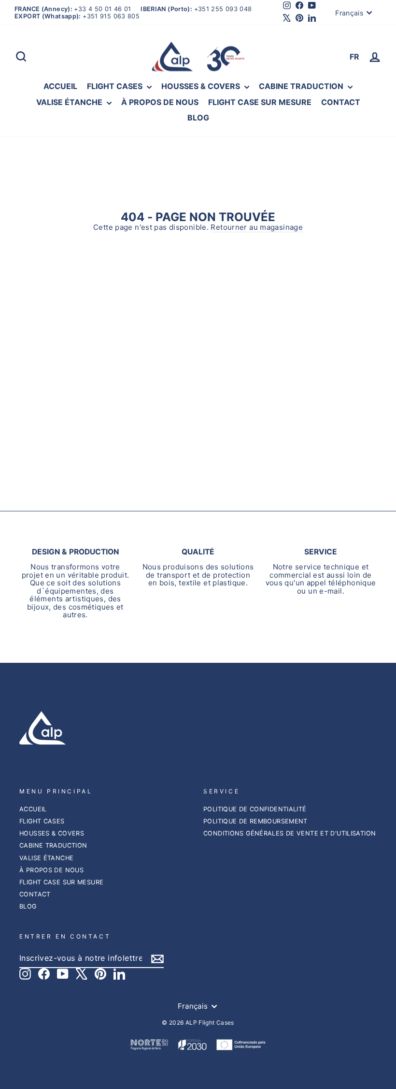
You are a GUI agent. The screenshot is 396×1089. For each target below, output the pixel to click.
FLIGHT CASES (115, 86)
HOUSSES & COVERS (201, 86)
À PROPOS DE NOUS (159, 102)
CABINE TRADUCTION (302, 86)
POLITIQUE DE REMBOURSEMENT (255, 821)
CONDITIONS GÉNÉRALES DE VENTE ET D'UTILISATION (289, 833)
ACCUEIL (60, 86)
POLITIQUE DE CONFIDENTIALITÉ (255, 809)
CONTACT (340, 102)
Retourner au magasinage (257, 228)
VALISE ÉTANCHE (70, 102)
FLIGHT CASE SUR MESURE (259, 102)
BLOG (198, 117)
